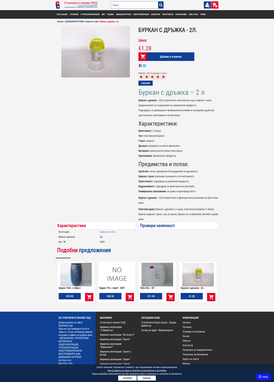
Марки (186, 363)
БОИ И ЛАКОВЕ (62, 14)
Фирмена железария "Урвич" (115, 359)
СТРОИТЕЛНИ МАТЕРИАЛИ (90, 14)
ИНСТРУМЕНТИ (167, 14)
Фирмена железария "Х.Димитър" (111, 328)
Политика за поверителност (197, 349)
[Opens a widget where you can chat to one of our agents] (263, 377)
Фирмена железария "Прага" (115, 339)
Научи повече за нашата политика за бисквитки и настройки (137, 370)
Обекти (186, 340)
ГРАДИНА (110, 14)
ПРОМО (203, 14)
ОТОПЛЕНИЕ (74, 14)
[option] (95, 51)
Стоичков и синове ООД (112, 322)
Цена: (142, 40)
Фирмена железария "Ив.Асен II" (117, 334)
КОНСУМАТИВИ (181, 14)
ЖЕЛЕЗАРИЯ (155, 14)
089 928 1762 (65, 363)
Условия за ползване (194, 331)
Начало (187, 322)
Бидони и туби (107, 231)
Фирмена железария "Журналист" (111, 345)
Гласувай (145, 83)
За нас (186, 336)
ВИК (103, 14)
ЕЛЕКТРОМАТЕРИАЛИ (141, 14)
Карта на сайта (191, 358)
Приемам (147, 378)
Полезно (187, 326)
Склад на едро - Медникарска (157, 330)
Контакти (188, 345)
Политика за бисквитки (195, 354)
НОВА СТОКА (193, 14)
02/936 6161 (65, 360)
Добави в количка (171, 56)
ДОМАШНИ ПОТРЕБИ (123, 14)
